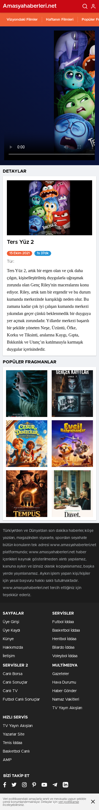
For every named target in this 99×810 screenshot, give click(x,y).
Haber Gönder (64, 691)
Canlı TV (10, 691)
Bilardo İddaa (63, 647)
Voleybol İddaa (64, 656)
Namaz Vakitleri (65, 699)
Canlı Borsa (12, 674)
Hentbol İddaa (64, 639)
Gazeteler (60, 674)
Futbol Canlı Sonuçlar (21, 699)
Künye (8, 639)
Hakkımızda (13, 647)
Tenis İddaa (12, 743)
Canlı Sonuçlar (15, 682)
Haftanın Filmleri (59, 19)
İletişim (9, 656)
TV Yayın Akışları (67, 708)
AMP (7, 760)
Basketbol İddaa (66, 630)
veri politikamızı (68, 801)
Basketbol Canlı (16, 751)
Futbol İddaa (63, 622)
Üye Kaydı (11, 630)
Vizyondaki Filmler (22, 19)
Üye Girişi (11, 622)
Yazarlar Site (13, 734)
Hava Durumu (64, 682)
